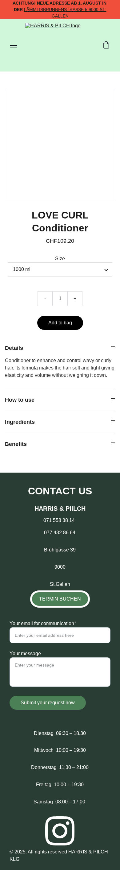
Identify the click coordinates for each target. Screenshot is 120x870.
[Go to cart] (106, 45)
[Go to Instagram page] (59, 830)
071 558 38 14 (56, 520)
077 (49, 532)
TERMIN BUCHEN (60, 598)
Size (60, 258)
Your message (25, 653)
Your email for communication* (43, 623)
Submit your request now (48, 702)
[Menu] (13, 45)
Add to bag (60, 322)
